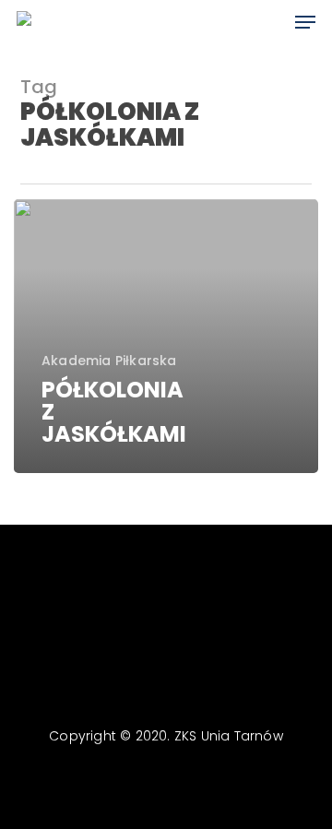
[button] (305, 22)
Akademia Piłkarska (109, 361)
